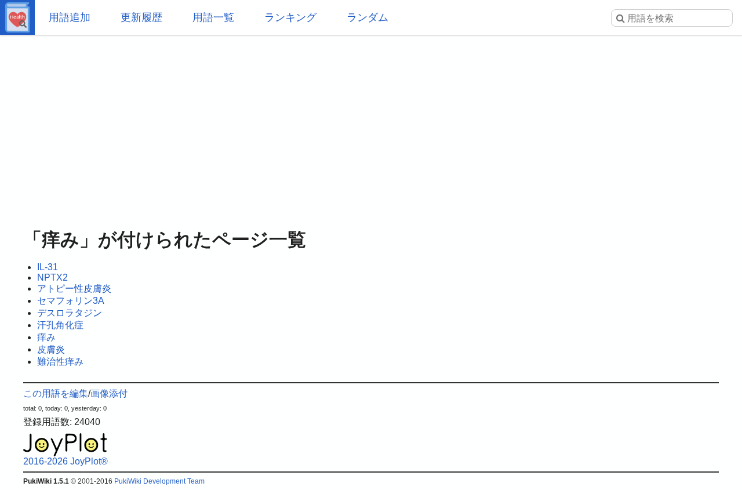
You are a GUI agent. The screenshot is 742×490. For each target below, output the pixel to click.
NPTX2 (52, 277)
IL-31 (47, 267)
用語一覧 (213, 17)
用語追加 (69, 17)
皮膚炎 (51, 349)
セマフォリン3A (70, 301)
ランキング (290, 17)
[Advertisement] (371, 127)
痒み (46, 337)
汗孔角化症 (60, 325)
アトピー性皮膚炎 (74, 288)
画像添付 (109, 393)
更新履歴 (141, 17)
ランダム (367, 17)
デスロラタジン (69, 313)
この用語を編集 (55, 393)
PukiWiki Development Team (159, 481)
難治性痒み (60, 361)
